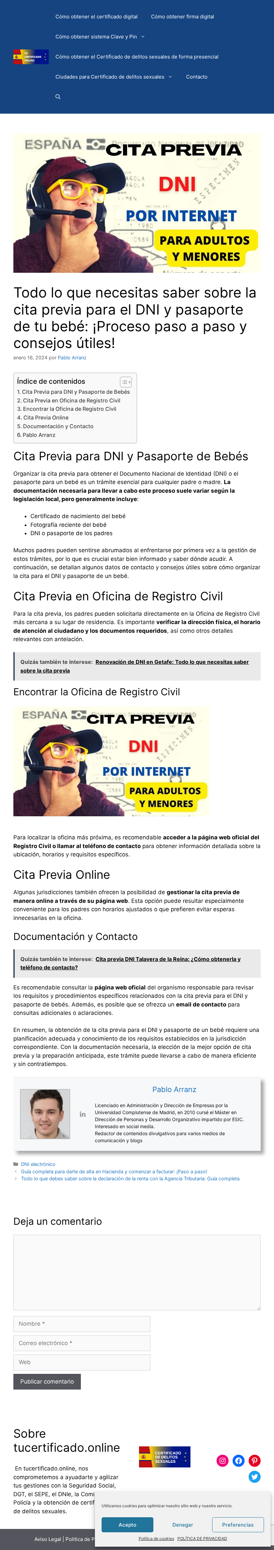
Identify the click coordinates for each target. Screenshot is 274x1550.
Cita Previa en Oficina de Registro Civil (71, 400)
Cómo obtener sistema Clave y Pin (96, 36)
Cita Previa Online (45, 417)
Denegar (182, 1525)
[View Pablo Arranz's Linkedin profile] (82, 1114)
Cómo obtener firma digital (182, 16)
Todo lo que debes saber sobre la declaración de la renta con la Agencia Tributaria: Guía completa (130, 1178)
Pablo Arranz (39, 435)
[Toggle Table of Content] (122, 382)
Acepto (127, 1525)
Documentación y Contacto (58, 426)
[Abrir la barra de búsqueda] (58, 97)
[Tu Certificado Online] (31, 56)
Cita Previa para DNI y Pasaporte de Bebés (76, 391)
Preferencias (238, 1525)
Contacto (197, 77)
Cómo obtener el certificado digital (96, 16)
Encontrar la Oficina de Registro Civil (69, 408)
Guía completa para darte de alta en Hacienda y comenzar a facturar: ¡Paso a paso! (114, 1171)
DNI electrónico (38, 1164)
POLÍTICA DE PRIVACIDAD (202, 1538)
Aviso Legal (47, 1539)
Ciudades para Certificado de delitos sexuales (109, 77)
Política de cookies (156, 1538)
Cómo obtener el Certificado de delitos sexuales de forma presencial (137, 56)
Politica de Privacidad (90, 1539)
